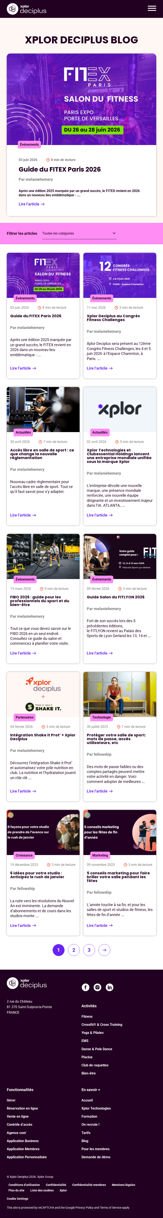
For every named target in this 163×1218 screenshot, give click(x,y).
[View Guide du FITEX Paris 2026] (43, 315)
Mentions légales (123, 1185)
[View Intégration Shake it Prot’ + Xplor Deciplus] (43, 736)
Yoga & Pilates (93, 1033)
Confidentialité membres (89, 1185)
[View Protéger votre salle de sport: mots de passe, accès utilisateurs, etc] (119, 736)
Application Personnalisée (27, 1157)
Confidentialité (56, 1185)
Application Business (23, 1141)
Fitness (87, 1017)
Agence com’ (17, 1133)
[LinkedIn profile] (109, 987)
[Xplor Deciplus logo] (26, 9)
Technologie (101, 717)
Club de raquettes (95, 1065)
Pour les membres (96, 1149)
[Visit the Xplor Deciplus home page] (27, 983)
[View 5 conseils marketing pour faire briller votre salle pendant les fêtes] (119, 873)
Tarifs (86, 1133)
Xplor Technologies (96, 1108)
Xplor (63, 1190)
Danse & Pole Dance (97, 1049)
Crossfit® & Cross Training (102, 1025)
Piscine (87, 1057)
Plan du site (16, 1190)
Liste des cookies (42, 1190)
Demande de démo (96, 1157)
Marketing (100, 855)
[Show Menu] (152, 9)
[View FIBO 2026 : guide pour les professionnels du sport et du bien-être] (43, 598)
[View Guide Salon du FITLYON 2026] (119, 598)
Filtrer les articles (22, 233)
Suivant (104, 950)
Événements (25, 298)
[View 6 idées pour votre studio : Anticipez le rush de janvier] (43, 873)
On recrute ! (90, 1125)
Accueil (87, 1100)
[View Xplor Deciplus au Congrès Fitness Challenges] (119, 315)
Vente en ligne (18, 1116)
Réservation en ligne (22, 1108)
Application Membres (23, 1149)
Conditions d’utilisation (24, 1185)
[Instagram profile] (97, 987)
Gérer (11, 1100)
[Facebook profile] (86, 987)
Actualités (23, 432)
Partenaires (25, 717)
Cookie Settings (17, 1198)
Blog (85, 1141)
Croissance (24, 855)
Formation (89, 1116)
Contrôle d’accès (19, 1125)
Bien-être (89, 1073)
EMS (85, 1041)
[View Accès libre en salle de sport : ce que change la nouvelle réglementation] (43, 456)
